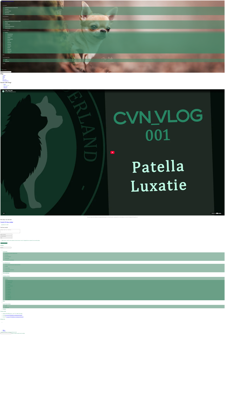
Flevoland (9, 289)
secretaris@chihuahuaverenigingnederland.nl (13, 315)
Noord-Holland (10, 280)
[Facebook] (3, 322)
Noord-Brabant (10, 285)
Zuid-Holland (10, 282)
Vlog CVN (5, 86)
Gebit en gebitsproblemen (9, 269)
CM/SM (6, 266)
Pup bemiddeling (6, 273)
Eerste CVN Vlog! (5, 80)
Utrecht (9, 287)
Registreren (7, 307)
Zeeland (9, 284)
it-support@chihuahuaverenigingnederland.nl (14, 316)
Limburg (9, 299)
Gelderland (9, 297)
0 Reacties (5, 87)
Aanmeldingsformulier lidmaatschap (11, 253)
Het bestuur (7, 258)
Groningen (9, 292)
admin (5, 84)
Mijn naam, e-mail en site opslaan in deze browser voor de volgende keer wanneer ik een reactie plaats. (21, 240)
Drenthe (9, 294)
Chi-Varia (6, 254)
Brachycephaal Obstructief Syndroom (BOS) (12, 264)
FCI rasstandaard (8, 256)
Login (6, 305)
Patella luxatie (7, 271)
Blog (4, 301)
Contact (4, 309)
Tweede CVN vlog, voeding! (6, 222)
